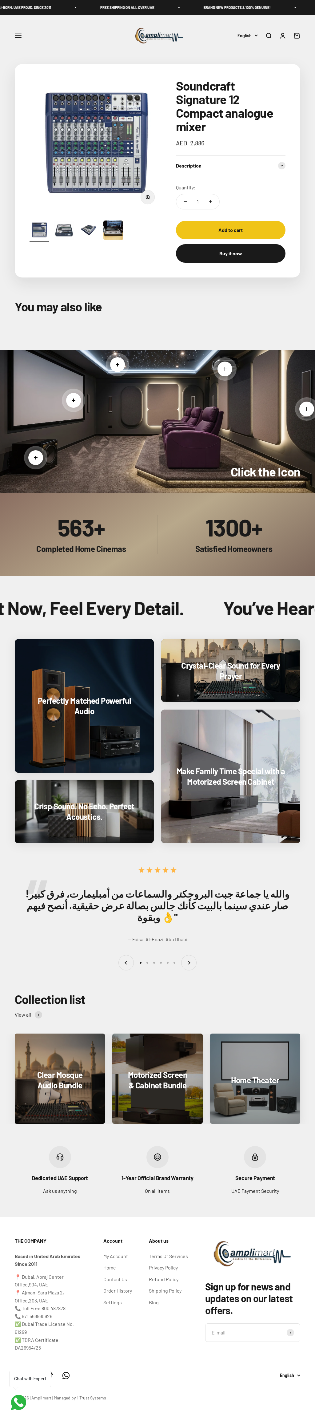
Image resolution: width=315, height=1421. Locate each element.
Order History (117, 1290)
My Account (115, 1256)
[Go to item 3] (88, 231)
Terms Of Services (168, 1256)
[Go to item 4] (113, 231)
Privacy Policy (163, 1267)
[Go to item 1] (39, 231)
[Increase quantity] (210, 201)
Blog (154, 1302)
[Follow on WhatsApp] (66, 1375)
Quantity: (185, 187)
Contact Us (115, 1279)
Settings (112, 1302)
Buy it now (230, 253)
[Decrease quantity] (185, 201)
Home (109, 1267)
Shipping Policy (165, 1290)
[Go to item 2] (64, 231)
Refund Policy (163, 1279)
